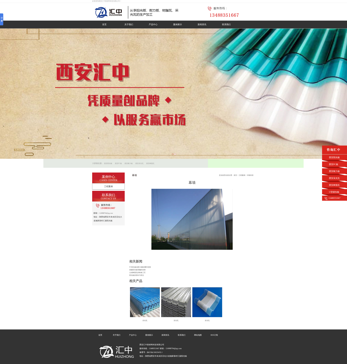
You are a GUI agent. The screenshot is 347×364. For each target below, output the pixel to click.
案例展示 (177, 24)
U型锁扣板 (334, 192)
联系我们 (226, 24)
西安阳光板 (108, 163)
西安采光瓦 (139, 163)
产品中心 (153, 24)
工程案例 (108, 186)
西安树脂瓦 (150, 163)
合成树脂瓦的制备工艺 (137, 272)
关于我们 (128, 24)
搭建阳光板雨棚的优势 (137, 270)
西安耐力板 (129, 163)
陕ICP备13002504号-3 (154, 352)
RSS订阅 (214, 335)
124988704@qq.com (106, 213)
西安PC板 (118, 163)
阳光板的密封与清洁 (136, 275)
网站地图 (198, 335)
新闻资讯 (202, 24)
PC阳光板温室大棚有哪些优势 (140, 267)
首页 (104, 24)
